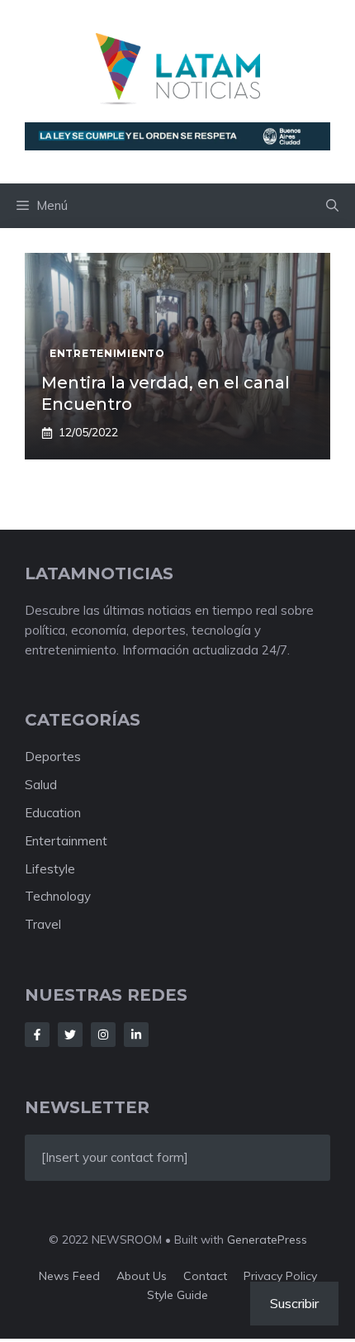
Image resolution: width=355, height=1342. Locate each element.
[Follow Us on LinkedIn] (136, 1034)
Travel (43, 924)
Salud (41, 784)
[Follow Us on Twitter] (70, 1034)
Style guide (177, 1294)
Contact (205, 1275)
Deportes (53, 756)
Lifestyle (50, 869)
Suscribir (294, 1303)
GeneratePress (267, 1239)
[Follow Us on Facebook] (37, 1034)
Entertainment (66, 841)
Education (53, 813)
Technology (58, 896)
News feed (69, 1275)
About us (141, 1275)
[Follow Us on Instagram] (103, 1034)
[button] (332, 205)
